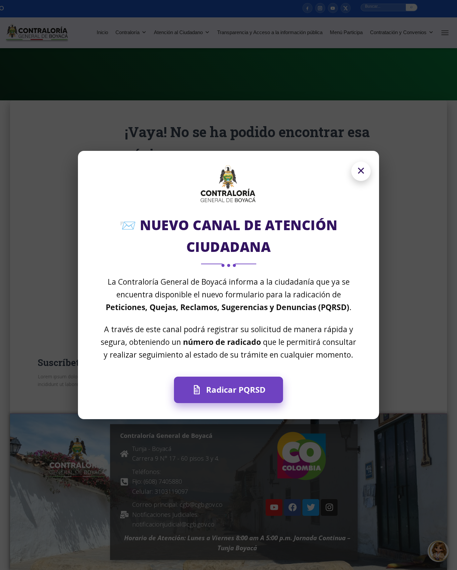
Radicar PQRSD (236, 389)
